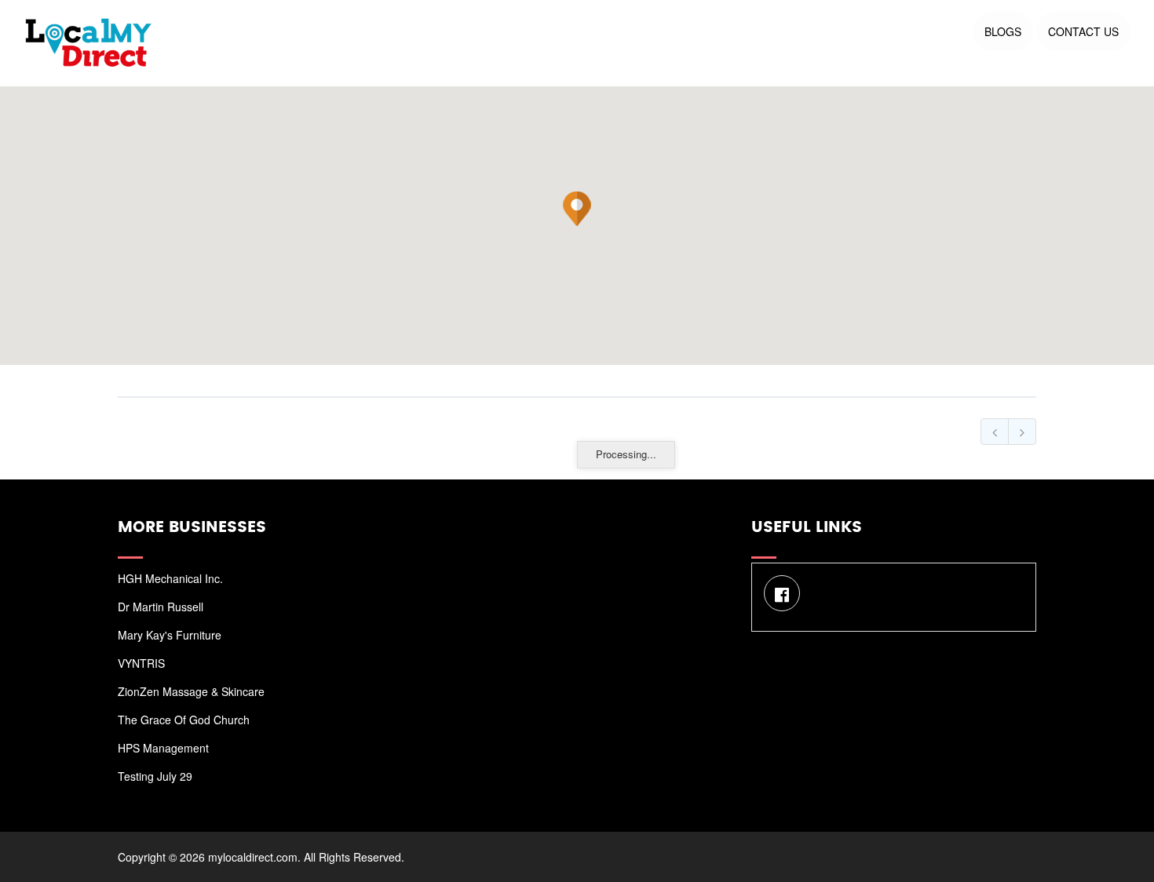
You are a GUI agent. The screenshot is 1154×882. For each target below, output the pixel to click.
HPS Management (163, 748)
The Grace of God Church (184, 719)
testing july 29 (155, 776)
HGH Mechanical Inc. (170, 578)
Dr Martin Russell (160, 606)
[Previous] (995, 431)
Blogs (1002, 31)
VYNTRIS (141, 663)
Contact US (1083, 31)
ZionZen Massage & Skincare (191, 691)
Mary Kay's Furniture (169, 635)
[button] (577, 208)
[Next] (1022, 431)
